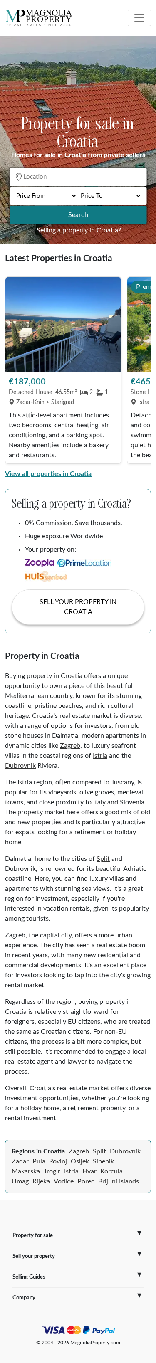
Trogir (52, 1171)
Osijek (80, 1161)
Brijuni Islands (118, 1181)
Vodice (64, 1181)
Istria (100, 755)
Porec (85, 1181)
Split (103, 858)
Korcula (111, 1171)
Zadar (20, 1161)
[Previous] (15, 371)
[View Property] (63, 324)
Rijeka (41, 1181)
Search (78, 215)
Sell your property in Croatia (78, 607)
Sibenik (103, 1161)
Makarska (26, 1171)
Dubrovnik (20, 765)
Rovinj (58, 1161)
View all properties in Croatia (48, 474)
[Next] (140, 371)
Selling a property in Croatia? (79, 230)
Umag (20, 1181)
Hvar (89, 1171)
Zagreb (70, 745)
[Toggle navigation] (139, 18)
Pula (38, 1161)
